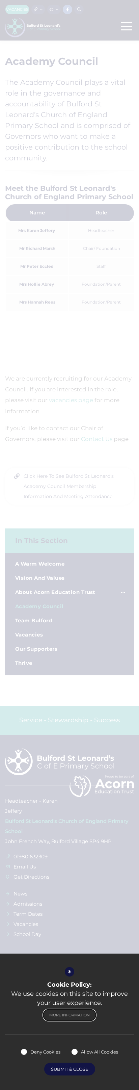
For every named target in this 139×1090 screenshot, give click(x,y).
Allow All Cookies (99, 1052)
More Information (69, 1015)
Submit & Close (69, 1069)
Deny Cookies (45, 1052)
